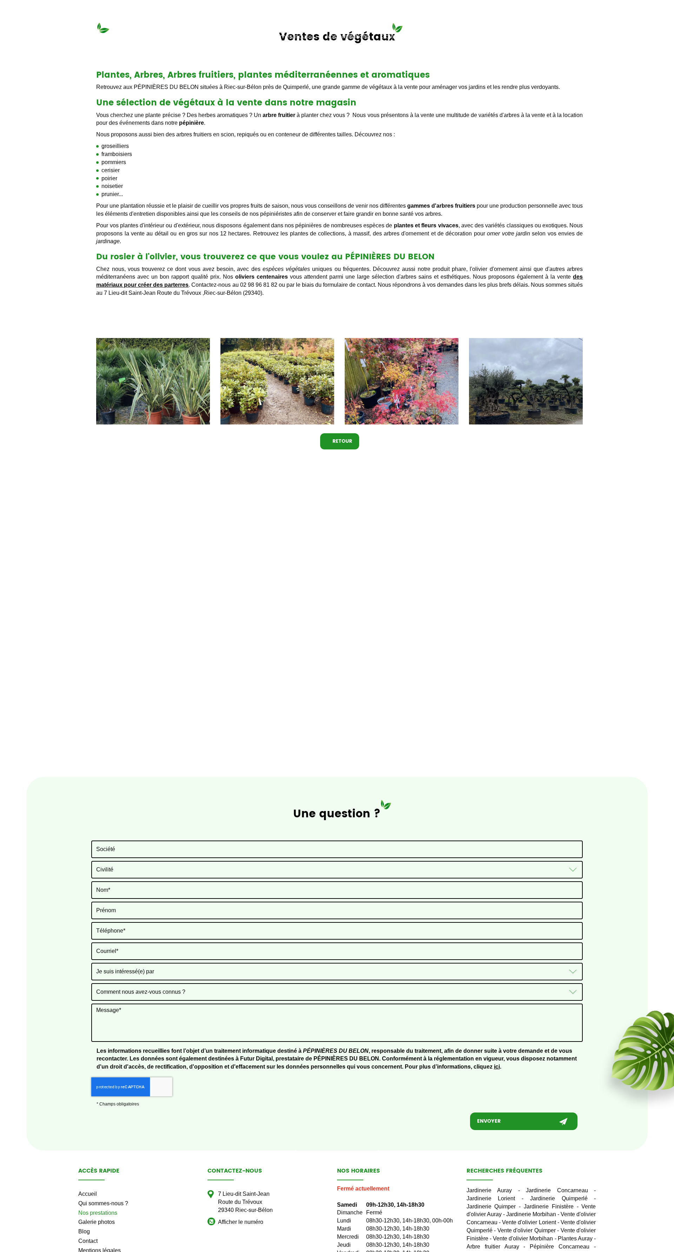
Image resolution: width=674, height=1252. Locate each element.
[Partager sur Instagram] (605, 35)
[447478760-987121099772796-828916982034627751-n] (153, 381)
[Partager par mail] (617, 35)
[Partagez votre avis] (630, 35)
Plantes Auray (575, 1238)
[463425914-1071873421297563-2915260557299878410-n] (526, 381)
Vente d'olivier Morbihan (523, 1238)
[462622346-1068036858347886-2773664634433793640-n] (401, 381)
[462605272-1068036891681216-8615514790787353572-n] (277, 381)
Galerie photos (401, 36)
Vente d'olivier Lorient (529, 1222)
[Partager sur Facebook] (592, 35)
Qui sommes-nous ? (285, 36)
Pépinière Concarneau (559, 1247)
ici (497, 1067)
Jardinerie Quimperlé (559, 1198)
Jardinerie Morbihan (531, 1214)
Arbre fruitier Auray (493, 1247)
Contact (470, 36)
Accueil (234, 36)
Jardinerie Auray (489, 1190)
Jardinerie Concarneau (557, 1190)
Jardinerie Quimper (491, 1206)
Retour (341, 441)
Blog (440, 36)
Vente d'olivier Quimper (526, 1230)
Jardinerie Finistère (549, 1206)
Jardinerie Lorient (491, 1198)
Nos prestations (347, 36)
